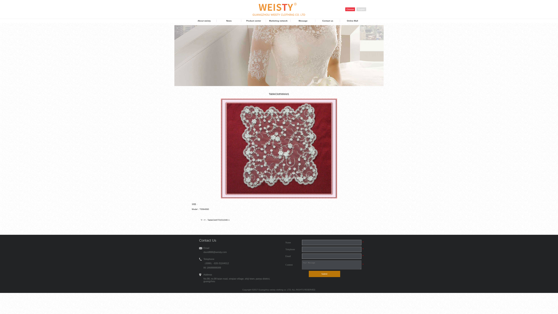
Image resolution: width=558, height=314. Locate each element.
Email (288, 256)
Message (303, 21)
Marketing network (278, 21)
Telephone (290, 249)
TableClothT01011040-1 (219, 220)
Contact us (327, 21)
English (361, 9)
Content (289, 265)
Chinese (350, 9)
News (229, 21)
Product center (253, 21)
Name (288, 242)
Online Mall (352, 21)
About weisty (204, 21)
